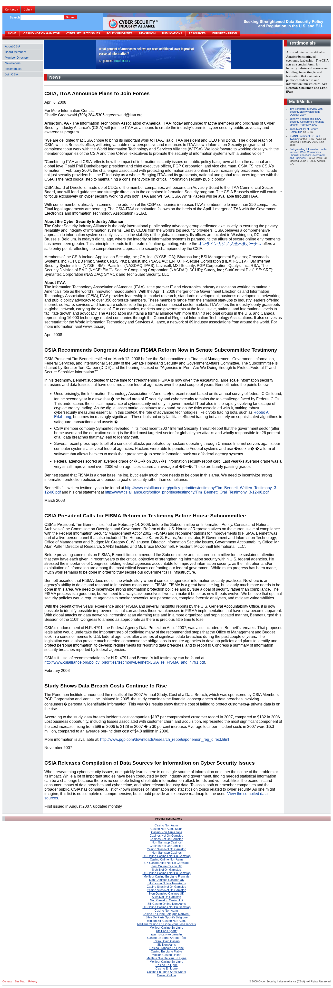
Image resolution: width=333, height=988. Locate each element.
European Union (224, 33)
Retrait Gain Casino (167, 941)
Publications (172, 33)
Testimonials (13, 69)
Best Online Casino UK (166, 866)
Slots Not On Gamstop (166, 869)
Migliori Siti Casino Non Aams (166, 921)
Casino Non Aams (166, 825)
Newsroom (147, 33)
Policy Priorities (119, 33)
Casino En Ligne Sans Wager (166, 972)
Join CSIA (11, 74)
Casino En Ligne (167, 965)
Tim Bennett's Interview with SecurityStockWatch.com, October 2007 (306, 111)
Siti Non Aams (166, 944)
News (55, 77)
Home (12, 33)
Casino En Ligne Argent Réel (166, 938)
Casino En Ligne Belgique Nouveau (166, 914)
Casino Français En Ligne (166, 948)
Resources (197, 33)
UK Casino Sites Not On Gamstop (166, 863)
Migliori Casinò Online (166, 955)
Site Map (20, 981)
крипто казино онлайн (166, 934)
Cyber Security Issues (83, 33)
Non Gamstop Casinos (167, 842)
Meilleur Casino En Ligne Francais (166, 876)
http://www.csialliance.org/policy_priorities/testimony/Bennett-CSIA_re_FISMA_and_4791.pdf (124, 662)
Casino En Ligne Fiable (166, 951)
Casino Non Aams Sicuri (166, 829)
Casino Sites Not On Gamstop (166, 849)
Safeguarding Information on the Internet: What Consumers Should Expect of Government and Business (308, 153)
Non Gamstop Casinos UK (166, 880)
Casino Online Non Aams (166, 859)
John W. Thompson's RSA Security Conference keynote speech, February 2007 (307, 121)
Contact (7, 981)
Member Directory (17, 57)
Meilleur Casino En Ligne (166, 927)
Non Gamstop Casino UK (166, 900)
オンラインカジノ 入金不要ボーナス (230, 244)
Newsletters (12, 63)
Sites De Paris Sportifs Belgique (167, 917)
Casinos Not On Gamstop (166, 835)
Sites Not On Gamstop (166, 897)
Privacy (32, 981)
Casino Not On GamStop (41, 33)
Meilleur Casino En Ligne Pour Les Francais (166, 924)
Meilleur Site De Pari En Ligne (166, 958)
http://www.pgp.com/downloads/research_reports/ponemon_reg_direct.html (164, 739)
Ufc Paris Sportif (166, 931)
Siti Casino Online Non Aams (166, 883)
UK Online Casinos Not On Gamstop (167, 856)
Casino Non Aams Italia (166, 832)
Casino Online (166, 975)
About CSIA (12, 46)
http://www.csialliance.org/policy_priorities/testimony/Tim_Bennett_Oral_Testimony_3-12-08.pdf (187, 492)
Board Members (15, 52)
